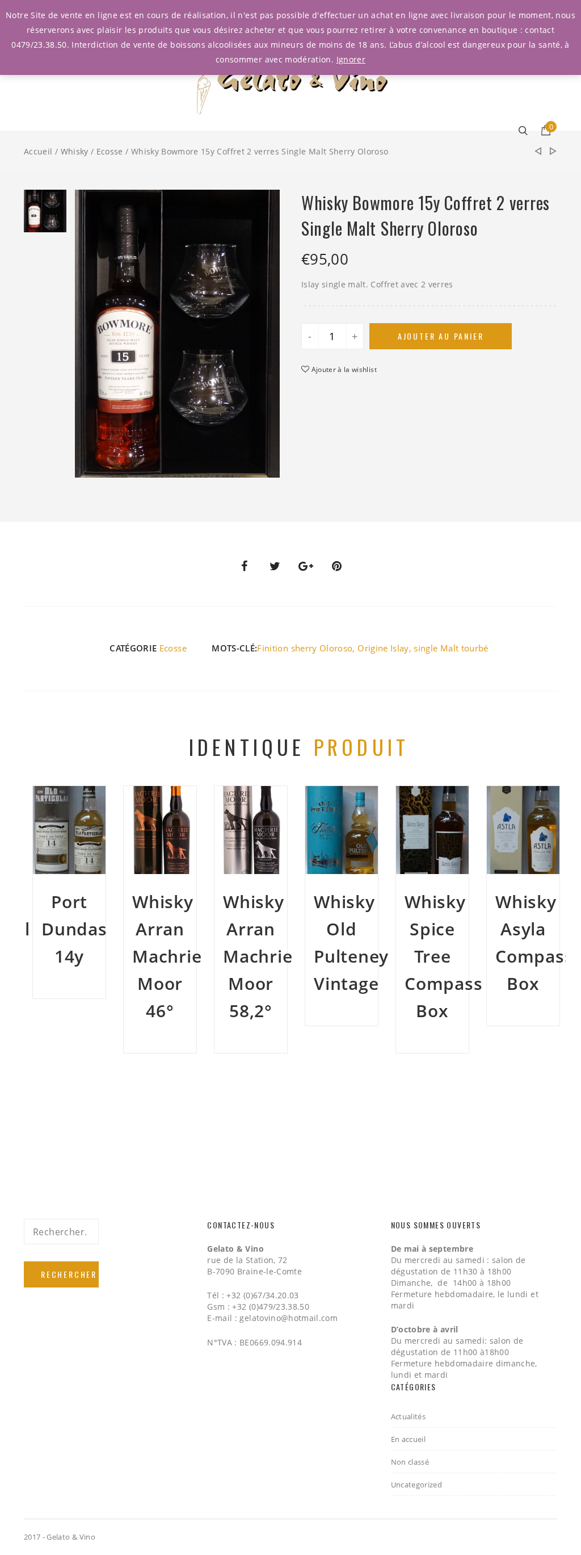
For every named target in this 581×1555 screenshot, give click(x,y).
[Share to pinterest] (337, 566)
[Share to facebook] (244, 566)
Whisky (75, 151)
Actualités (408, 1416)
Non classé (410, 1462)
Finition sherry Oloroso (304, 648)
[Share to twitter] (275, 566)
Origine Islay (383, 648)
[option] (45, 214)
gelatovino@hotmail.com (288, 1317)
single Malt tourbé (451, 648)
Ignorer (350, 59)
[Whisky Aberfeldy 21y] (538, 151)
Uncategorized (417, 1484)
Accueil (38, 151)
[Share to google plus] (306, 566)
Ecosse (109, 151)
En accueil (408, 1439)
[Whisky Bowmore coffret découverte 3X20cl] (553, 151)
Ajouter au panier (441, 336)
